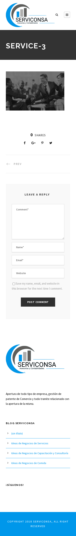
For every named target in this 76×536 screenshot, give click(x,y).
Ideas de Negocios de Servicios (29, 443)
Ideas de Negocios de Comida (28, 463)
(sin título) (17, 433)
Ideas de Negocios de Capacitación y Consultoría (39, 453)
